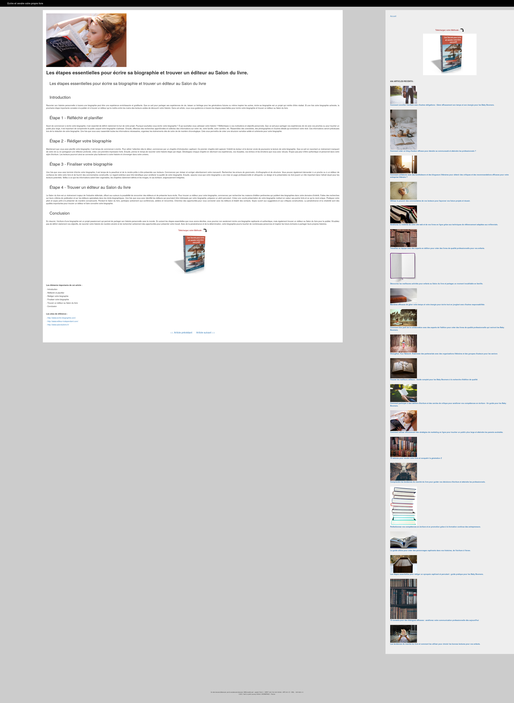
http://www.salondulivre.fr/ (58, 324)
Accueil (393, 16)
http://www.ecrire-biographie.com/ (61, 317)
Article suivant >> (205, 332)
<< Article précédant (181, 332)
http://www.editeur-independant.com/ (62, 321)
